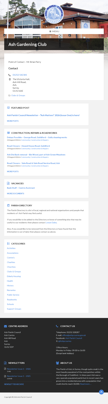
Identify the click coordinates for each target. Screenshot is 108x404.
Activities (11, 248)
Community (25, 140)
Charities (11, 262)
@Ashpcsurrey (64, 341)
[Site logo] (54, 23)
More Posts (12, 121)
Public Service (13, 295)
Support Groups (14, 309)
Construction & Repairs (40, 140)
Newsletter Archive (14, 384)
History (10, 285)
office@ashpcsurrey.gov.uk (74, 335)
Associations (12, 253)
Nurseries (11, 290)
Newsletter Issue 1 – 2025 (19, 376)
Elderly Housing (14, 276)
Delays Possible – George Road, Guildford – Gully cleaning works (37, 137)
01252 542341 (20, 74)
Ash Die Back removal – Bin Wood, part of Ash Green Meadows (36, 154)
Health (10, 281)
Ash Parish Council (74, 338)
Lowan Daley (51, 222)
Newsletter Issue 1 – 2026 (19, 369)
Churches (11, 267)
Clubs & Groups (18, 95)
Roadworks (12, 299)
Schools (10, 304)
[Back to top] (101, 392)
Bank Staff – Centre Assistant (21, 188)
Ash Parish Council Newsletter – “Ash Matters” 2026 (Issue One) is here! (43, 115)
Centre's (11, 257)
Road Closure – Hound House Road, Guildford (28, 146)
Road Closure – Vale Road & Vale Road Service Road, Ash (33, 163)
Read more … (85, 384)
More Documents (15, 194)
